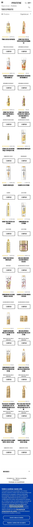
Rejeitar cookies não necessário (16, 523)
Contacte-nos (10, 478)
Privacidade (16, 480)
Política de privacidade (16, 506)
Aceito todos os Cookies (16, 517)
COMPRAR (8, 51)
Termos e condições (21, 478)
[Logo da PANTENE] (16, 3)
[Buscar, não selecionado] (25, 3)
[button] (2, 2)
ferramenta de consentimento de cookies (13, 510)
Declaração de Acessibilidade (16, 482)
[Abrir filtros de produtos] (29, 7)
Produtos (14, 6)
